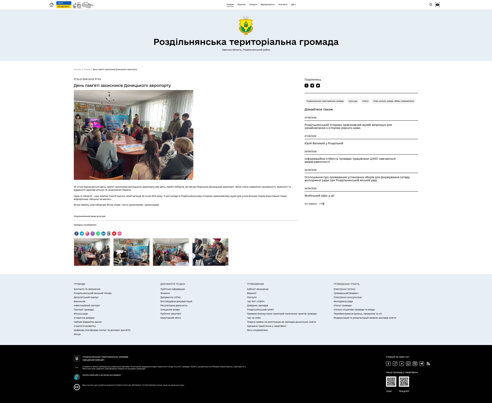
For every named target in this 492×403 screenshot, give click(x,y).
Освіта (365, 101)
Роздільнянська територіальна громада (325, 101)
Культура (353, 101)
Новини (87, 69)
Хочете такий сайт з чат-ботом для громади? (102, 375)
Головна (77, 69)
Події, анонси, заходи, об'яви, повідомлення (393, 101)
